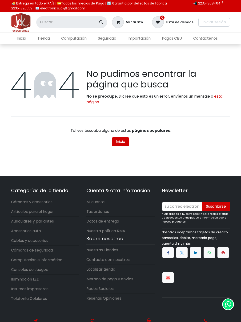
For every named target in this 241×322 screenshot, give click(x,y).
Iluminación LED (25, 279)
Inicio (120, 141)
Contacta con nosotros (108, 259)
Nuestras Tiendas (102, 250)
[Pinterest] (223, 252)
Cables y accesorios (29, 240)
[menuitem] (21, 38)
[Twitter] (182, 252)
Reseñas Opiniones (103, 298)
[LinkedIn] (195, 252)
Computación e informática (36, 260)
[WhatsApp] (209, 252)
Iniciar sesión (214, 22)
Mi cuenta (95, 202)
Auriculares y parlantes (32, 221)
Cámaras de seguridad (32, 250)
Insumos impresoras (29, 289)
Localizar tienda (100, 269)
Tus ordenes (97, 211)
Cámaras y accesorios (31, 202)
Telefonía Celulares (29, 298)
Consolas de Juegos (29, 269)
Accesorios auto (26, 231)
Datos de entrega (102, 221)
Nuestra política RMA (105, 231)
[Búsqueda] (101, 22)
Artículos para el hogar (32, 211)
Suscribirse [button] (216, 206)
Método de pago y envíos (109, 279)
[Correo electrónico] (168, 277)
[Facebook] (168, 252)
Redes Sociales (100, 288)
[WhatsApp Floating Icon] (228, 304)
